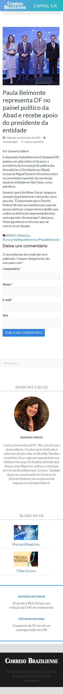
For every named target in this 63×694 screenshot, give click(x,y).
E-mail (8, 300)
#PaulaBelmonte (48, 239)
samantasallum (10, 141)
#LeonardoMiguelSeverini (19, 239)
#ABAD (11, 235)
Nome (8, 284)
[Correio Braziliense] (16, 5)
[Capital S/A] (46, 5)
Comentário (12, 269)
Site (5, 315)
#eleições (24, 235)
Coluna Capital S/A (34, 141)
